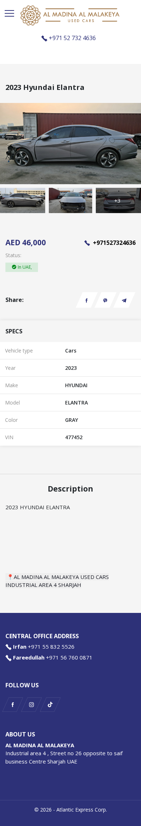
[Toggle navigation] (9, 13)
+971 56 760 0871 (69, 657)
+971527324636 (113, 243)
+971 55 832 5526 (51, 646)
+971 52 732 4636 (72, 38)
